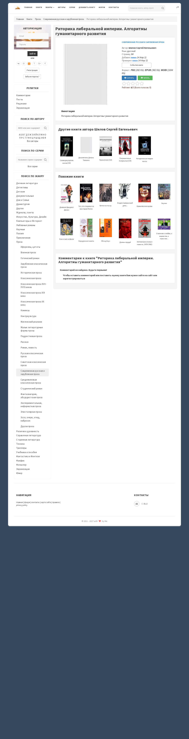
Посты (19, 99)
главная (19, 502)
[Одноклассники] (29, 63)
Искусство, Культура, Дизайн (31, 216)
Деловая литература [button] (56, 15)
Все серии (33, 166)
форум (27, 502)
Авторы (62, 7)
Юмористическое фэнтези (92, 536)
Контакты (114, 7)
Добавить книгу (87, 7)
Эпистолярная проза (31, 411)
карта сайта (46, 502)
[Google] (40, 63)
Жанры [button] (49, 7)
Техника (20, 443)
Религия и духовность (27, 431)
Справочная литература (28, 435)
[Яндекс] (34, 63)
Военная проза (28, 252)
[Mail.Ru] (24, 63)
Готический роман (30, 258)
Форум (102, 7)
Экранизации (23, 107)
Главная (28, 7)
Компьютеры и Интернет (29, 221)
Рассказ (25, 342)
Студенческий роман (31, 388)
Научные (20, 229)
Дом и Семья (22, 200)
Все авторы (32, 141)
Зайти (32, 53)
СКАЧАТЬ (130, 78)
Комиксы (25, 310)
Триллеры (21, 448)
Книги (39, 7)
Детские (20, 191)
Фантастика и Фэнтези (28, 456)
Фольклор (21, 464)
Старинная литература (28, 439)
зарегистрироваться (74, 278)
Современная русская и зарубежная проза (63, 19)
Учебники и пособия (26, 452)
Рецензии (21, 103)
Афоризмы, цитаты (30, 246)
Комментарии (23, 95)
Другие (20, 208)
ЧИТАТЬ (146, 78)
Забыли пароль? (32, 76)
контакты (35, 502)
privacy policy (21, 505)
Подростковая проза (31, 336)
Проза (38, 19)
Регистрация (32, 70)
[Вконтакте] (18, 63)
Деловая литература (89, 15)
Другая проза (27, 426)
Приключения (23, 237)
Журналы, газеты (25, 212)
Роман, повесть (29, 347)
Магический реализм (31, 321)
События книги (136, 65)
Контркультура (28, 316)
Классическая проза (31, 278)
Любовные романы (25, 225)
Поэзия (20, 233)
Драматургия (23, 204)
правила (56, 502)
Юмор (19, 473)
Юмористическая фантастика (94, 529)
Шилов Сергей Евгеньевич (142, 47)
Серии (72, 7)
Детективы (22, 187)
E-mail (145, 503)
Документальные (25, 195)
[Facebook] (45, 63)
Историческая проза (31, 272)
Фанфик (20, 460)
